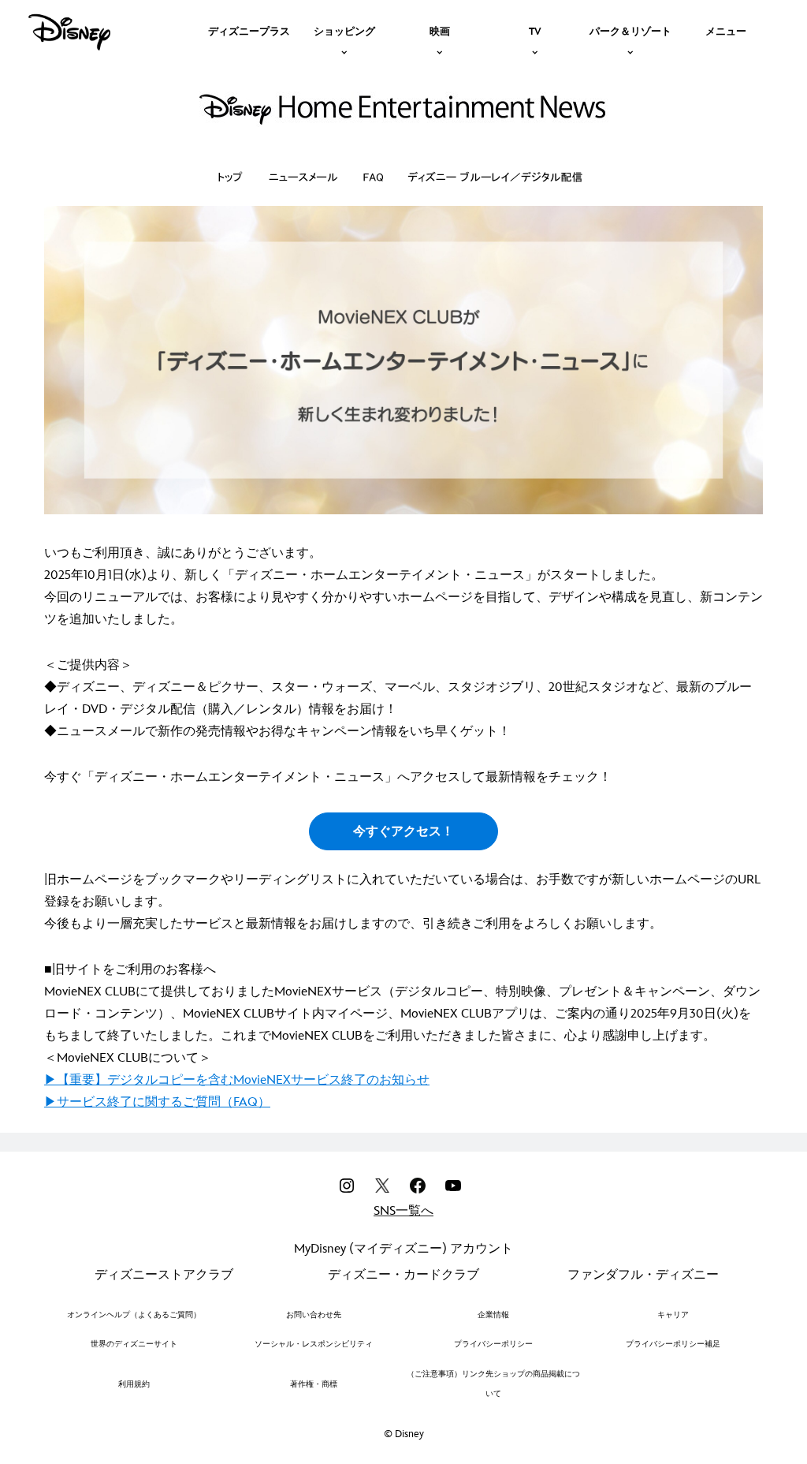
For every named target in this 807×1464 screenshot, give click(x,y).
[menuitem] (249, 30)
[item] (344, 30)
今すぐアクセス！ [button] (403, 831)
